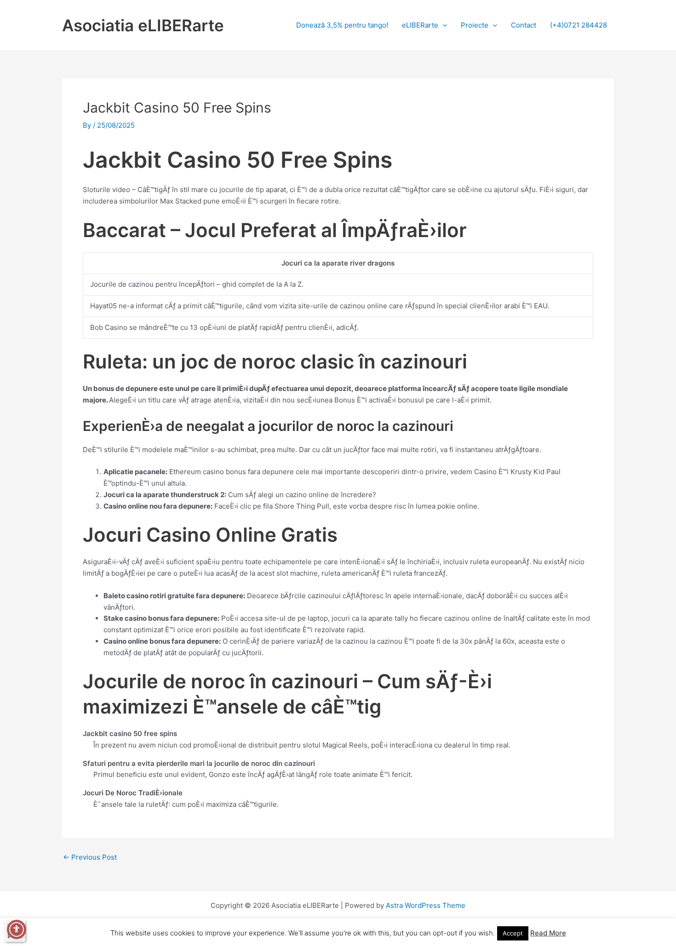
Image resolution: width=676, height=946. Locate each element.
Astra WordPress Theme (425, 905)
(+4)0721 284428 (578, 25)
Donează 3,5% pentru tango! (342, 25)
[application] (442, 25)
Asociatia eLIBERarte (143, 25)
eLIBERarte (420, 25)
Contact (523, 25)
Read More (548, 933)
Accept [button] (513, 933)
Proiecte (474, 25)
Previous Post (90, 857)
